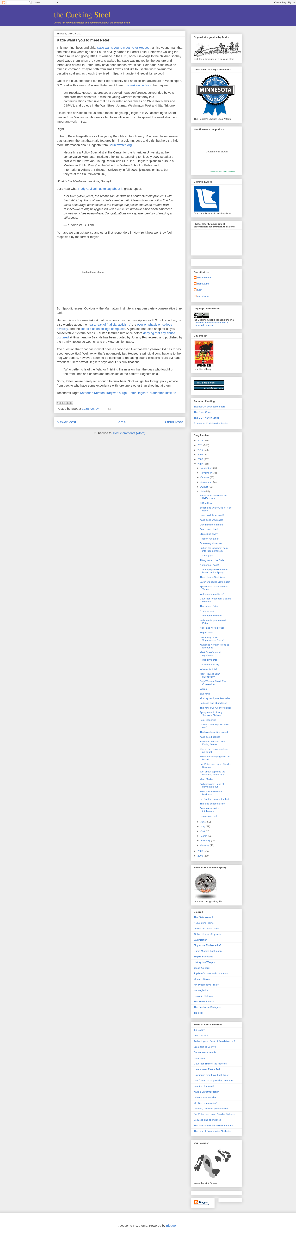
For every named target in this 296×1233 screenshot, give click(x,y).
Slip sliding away (209, 533)
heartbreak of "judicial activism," (109, 324)
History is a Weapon (204, 962)
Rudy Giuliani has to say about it (100, 188)
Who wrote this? (208, 669)
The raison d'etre (209, 606)
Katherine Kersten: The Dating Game (212, 743)
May (203, 826)
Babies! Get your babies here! (210, 406)
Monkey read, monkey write (215, 698)
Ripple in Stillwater (204, 996)
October (205, 477)
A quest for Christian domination (211, 423)
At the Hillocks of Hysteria (207, 934)
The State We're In (204, 917)
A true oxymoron (209, 659)
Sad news (205, 693)
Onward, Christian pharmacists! (211, 1108)
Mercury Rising (202, 979)
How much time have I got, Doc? (211, 1075)
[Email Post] (108, 408)
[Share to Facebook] (68, 403)
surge (123, 393)
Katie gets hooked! (210, 736)
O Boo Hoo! (206, 503)
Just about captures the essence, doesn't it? (212, 773)
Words (203, 688)
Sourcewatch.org (120, 145)
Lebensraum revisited (205, 1097)
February (205, 840)
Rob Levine (203, 283)
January (205, 845)
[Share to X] (64, 403)
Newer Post (66, 422)
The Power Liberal (204, 1001)
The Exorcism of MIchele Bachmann (213, 1125)
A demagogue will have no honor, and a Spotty (214, 571)
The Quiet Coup (202, 412)
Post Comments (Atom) (129, 433)
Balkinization (200, 939)
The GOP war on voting (206, 417)
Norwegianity (201, 990)
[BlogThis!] (61, 403)
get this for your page (213, 388)
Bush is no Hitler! (209, 529)
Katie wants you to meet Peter (83, 40)
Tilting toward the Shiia (212, 560)
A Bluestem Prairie (204, 922)
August (204, 486)
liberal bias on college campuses (103, 329)
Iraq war (111, 393)
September (206, 482)
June (203, 821)
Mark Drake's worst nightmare (210, 653)
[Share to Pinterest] (71, 403)
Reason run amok (209, 538)
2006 (201, 851)
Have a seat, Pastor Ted (207, 1069)
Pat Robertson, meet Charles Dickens (214, 1114)
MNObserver (204, 277)
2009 (201, 454)
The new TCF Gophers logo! (215, 707)
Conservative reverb (205, 1052)
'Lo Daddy (199, 1029)
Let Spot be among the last (214, 799)
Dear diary (199, 1058)
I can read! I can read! (212, 515)
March (204, 835)
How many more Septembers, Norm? (212, 638)
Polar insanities (208, 719)
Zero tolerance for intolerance (209, 810)
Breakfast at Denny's (205, 1046)
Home (121, 422)
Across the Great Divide (206, 928)
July (202, 491)
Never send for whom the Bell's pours (213, 497)
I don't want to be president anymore (213, 1080)
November (206, 472)
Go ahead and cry (209, 664)
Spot (199, 289)
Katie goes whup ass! (211, 519)
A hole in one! (207, 611)
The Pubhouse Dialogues (207, 1007)
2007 (201, 464)
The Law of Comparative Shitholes (212, 1131)
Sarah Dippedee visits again (215, 581)
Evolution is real (208, 816)
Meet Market (206, 779)
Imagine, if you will (204, 1086)
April (203, 831)
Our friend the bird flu (211, 524)
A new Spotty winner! (211, 615)
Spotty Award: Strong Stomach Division (211, 714)
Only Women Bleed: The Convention (213, 683)
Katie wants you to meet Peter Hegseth (123, 47)
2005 (201, 855)
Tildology (198, 1012)
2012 (201, 440)
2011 (200, 445)
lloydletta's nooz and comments (211, 973)
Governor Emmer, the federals (210, 1063)
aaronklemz (203, 296)
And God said (201, 1035)
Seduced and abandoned (213, 703)
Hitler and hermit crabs (212, 627)
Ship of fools (206, 632)
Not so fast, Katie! (209, 564)
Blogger (171, 1225)
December (206, 468)
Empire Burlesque (203, 956)
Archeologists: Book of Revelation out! (212, 785)
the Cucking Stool (82, 14)
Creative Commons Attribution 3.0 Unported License (212, 324)
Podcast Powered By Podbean (222, 171)
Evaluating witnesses (211, 543)
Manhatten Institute (163, 393)
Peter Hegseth (138, 393)
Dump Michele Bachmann (208, 951)
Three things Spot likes (212, 577)
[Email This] (58, 403)
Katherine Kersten (92, 393)
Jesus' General (202, 967)
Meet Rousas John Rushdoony (210, 675)
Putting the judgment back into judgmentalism (214, 549)
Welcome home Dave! (212, 594)
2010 (201, 450)
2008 (201, 459)
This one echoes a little (212, 803)
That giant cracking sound (214, 732)
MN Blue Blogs (206, 382)
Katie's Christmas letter (206, 1091)
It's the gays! (206, 555)
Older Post (174, 422)
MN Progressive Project (206, 984)
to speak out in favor (138, 85)
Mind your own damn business (211, 793)
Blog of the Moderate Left (207, 945)
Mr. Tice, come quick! (205, 1103)
